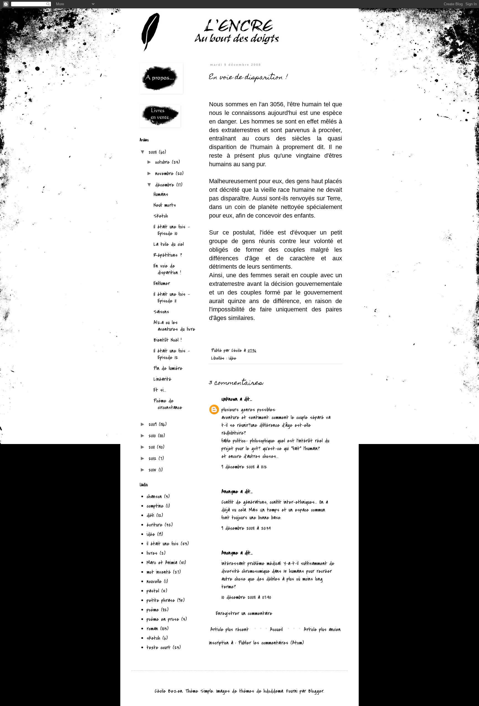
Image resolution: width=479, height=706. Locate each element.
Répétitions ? (168, 255)
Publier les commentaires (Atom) (271, 643)
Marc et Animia (162, 562)
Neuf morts (165, 205)
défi (150, 515)
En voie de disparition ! (167, 269)
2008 (154, 152)
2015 (154, 470)
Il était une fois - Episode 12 (172, 354)
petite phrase (161, 600)
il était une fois (163, 544)
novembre (165, 173)
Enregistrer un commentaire (244, 613)
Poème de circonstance (168, 404)
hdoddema (273, 691)
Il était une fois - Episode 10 (172, 230)
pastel (153, 591)
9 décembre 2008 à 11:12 (244, 467)
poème (153, 610)
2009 (154, 424)
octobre (163, 162)
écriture (154, 525)
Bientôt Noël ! (168, 340)
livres (152, 553)
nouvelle (154, 581)
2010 (153, 436)
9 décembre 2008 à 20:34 (246, 528)
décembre (165, 185)
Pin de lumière (168, 368)
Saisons (161, 312)
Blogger (315, 691)
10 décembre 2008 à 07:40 (246, 597)
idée (232, 358)
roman (152, 628)
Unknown (229, 399)
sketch (153, 638)
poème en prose (163, 619)
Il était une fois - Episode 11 (172, 298)
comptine (155, 506)
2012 (154, 458)
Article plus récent (229, 629)
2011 (153, 447)
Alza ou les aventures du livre (174, 326)
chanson (154, 496)
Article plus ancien (322, 629)
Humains (161, 194)
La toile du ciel (169, 244)
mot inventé (159, 572)
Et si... (160, 390)
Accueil (276, 629)
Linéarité (162, 379)
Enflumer (162, 283)
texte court (158, 647)
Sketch (161, 216)
